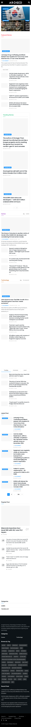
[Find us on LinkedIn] (6, 720)
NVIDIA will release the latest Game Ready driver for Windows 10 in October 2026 (19, 104)
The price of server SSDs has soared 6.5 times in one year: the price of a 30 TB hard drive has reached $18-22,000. (19, 384)
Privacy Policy (17, 718)
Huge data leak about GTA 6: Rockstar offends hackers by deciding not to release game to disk (16, 565)
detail (17, 651)
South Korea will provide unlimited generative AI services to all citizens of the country (12, 15)
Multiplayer (10, 662)
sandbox (25, 673)
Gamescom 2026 (13, 653)
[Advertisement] (15, 355)
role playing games (16, 673)
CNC (21, 648)
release (12, 670)
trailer (19, 679)
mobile (3, 662)
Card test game (14, 648)
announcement (23, 645)
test (15, 679)
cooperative (11, 651)
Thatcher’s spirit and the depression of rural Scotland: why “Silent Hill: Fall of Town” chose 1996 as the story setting (19, 327)
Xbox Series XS (6, 682)
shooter (4, 676)
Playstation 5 (5, 670)
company (4, 651)
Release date (19, 670)
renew (26, 670)
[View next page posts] (17, 208)
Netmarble (17, 662)
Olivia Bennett (5, 60)
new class (24, 662)
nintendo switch (12, 665)
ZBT (13, 682)
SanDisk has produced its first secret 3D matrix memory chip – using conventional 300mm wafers (19, 394)
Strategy (4, 679)
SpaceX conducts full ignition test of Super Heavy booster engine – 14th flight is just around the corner (19, 251)
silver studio (19, 676)
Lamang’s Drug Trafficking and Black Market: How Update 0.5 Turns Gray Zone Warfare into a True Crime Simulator (14, 57)
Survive (10, 679)
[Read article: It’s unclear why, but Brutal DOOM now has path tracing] (4, 260)
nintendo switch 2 (22, 665)
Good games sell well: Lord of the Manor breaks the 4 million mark (15, 172)
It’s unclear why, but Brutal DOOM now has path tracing (19, 259)
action (3, 645)
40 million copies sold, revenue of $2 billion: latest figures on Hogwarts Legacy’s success (19, 337)
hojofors (16, 656)
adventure (15, 645)
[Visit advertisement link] (15, 585)
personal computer (16, 668)
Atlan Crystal (5, 648)
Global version (23, 653)
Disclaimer (21, 716)
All (24, 214)
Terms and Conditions (6, 718)
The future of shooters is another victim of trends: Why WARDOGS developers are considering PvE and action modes (15, 235)
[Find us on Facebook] (1, 720)
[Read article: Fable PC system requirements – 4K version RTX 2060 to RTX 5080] (4, 97)
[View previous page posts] (14, 208)
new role (4, 665)
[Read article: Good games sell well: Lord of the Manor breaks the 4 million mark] (15, 160)
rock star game (6, 673)
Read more (6, 69)
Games (27, 20)
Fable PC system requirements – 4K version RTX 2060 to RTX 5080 (19, 96)
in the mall (22, 656)
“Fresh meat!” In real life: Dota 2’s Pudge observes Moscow (19, 403)
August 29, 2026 (13, 60)
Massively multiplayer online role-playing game (13, 659)
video (24, 679)
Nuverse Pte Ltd (6, 668)
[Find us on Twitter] (3, 720)
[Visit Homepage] (15, 2)
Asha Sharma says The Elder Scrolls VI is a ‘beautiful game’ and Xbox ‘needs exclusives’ (14, 301)
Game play (4, 653)
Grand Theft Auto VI (7, 656)
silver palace (11, 676)
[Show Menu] (2, 2)
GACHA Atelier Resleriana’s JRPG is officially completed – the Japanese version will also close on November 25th (19, 76)
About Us (3, 716)
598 (18, 494)
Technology (5, 9)
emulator (23, 651)
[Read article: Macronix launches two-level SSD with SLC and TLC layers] (15, 516)
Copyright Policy (12, 716)
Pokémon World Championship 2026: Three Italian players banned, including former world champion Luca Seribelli (18, 317)
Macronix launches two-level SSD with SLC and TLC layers (19, 375)
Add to (8, 645)
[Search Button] (29, 2)
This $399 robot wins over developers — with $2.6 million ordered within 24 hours (14, 200)
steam (26, 676)
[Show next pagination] (22, 494)
